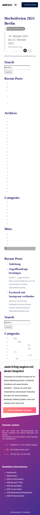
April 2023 (13, 151)
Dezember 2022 (15, 165)
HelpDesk (13, 206)
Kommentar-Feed (16, 241)
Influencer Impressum (18, 209)
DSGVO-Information (15, 479)
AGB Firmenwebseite (15, 496)
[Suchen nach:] (17, 68)
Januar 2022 (14, 171)
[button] (15, 4)
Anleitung (13, 83)
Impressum (11, 472)
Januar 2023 (14, 161)
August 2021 (14, 181)
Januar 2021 (14, 185)
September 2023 (16, 138)
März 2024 (13, 121)
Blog (11, 203)
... (30, 51)
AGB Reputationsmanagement (19, 492)
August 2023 (14, 141)
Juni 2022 (13, 168)
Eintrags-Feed (15, 237)
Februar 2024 (14, 125)
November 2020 (16, 191)
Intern (11, 216)
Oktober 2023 (15, 135)
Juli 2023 (13, 145)
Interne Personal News (18, 219)
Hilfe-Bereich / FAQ (15, 482)
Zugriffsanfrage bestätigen (20, 87)
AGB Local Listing (14, 489)
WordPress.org (15, 244)
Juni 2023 (13, 148)
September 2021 (16, 178)
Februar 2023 (14, 158)
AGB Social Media (14, 486)
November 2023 (16, 131)
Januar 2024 (14, 128)
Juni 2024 (13, 118)
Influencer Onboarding (18, 213)
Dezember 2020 (15, 188)
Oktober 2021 (15, 175)
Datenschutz (12, 476)
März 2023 (13, 155)
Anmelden (13, 234)
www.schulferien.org (16, 29)
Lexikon (12, 223)
